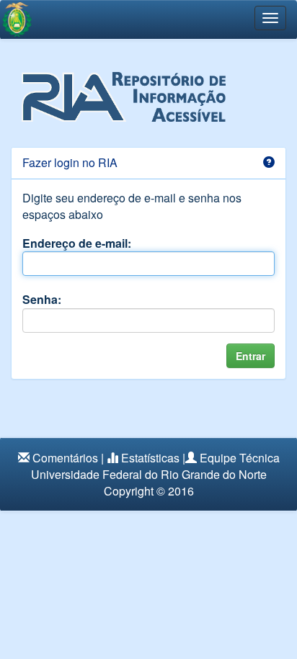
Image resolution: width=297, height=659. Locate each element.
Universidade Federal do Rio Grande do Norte (149, 474)
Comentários (65, 457)
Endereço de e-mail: (76, 243)
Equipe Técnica (240, 457)
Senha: (41, 299)
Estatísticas (150, 457)
